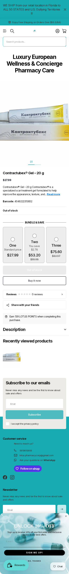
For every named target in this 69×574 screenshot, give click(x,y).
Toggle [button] (65, 329)
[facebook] (5, 477)
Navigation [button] (5, 31)
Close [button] (65, 9)
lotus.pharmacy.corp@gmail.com (37, 455)
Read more (60, 22)
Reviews (24, 294)
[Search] (12, 31)
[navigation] (37, 161)
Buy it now (34, 280)
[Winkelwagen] (64, 31)
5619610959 (26, 450)
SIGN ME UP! (34, 552)
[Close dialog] (66, 516)
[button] (12, 248)
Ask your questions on (37, 460)
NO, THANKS (34, 561)
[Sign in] (57, 31)
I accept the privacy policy (24, 423)
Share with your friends (25, 304)
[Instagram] (12, 477)
